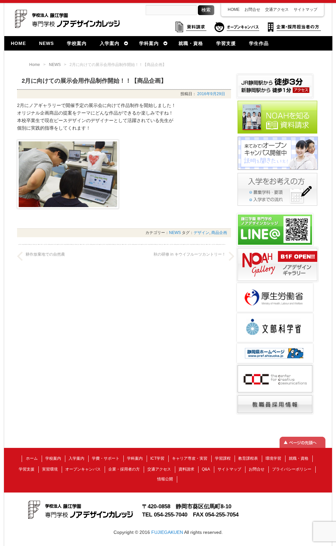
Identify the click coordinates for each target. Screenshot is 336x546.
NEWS (55, 64)
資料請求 (186, 469)
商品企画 (219, 232)
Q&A (206, 469)
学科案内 (135, 458)
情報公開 (165, 479)
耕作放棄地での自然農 (45, 254)
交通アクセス (277, 9)
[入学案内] (277, 205)
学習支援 (26, 469)
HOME (234, 9)
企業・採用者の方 (124, 469)
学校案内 (53, 458)
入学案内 (76, 458)
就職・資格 (298, 458)
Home (34, 64)
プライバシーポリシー (291, 469)
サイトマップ (305, 9)
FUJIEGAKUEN (167, 532)
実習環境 (50, 469)
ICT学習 (157, 458)
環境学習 (273, 458)
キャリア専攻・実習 (189, 458)
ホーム (32, 458)
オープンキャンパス (83, 469)
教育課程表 (248, 458)
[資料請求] (277, 133)
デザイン (201, 232)
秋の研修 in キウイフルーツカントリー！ (190, 254)
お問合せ (252, 9)
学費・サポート (105, 458)
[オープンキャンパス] (278, 169)
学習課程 (223, 458)
